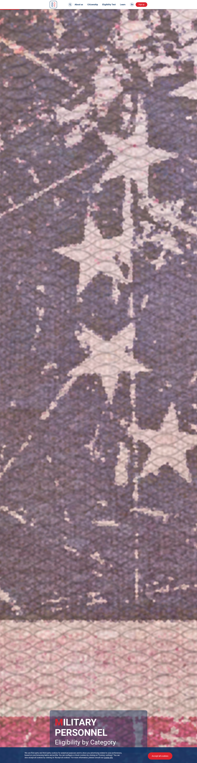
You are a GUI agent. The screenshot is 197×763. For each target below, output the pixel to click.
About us (79, 4)
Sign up (141, 4)
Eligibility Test (109, 4)
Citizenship (92, 4)
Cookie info (108, 757)
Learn (122, 4)
